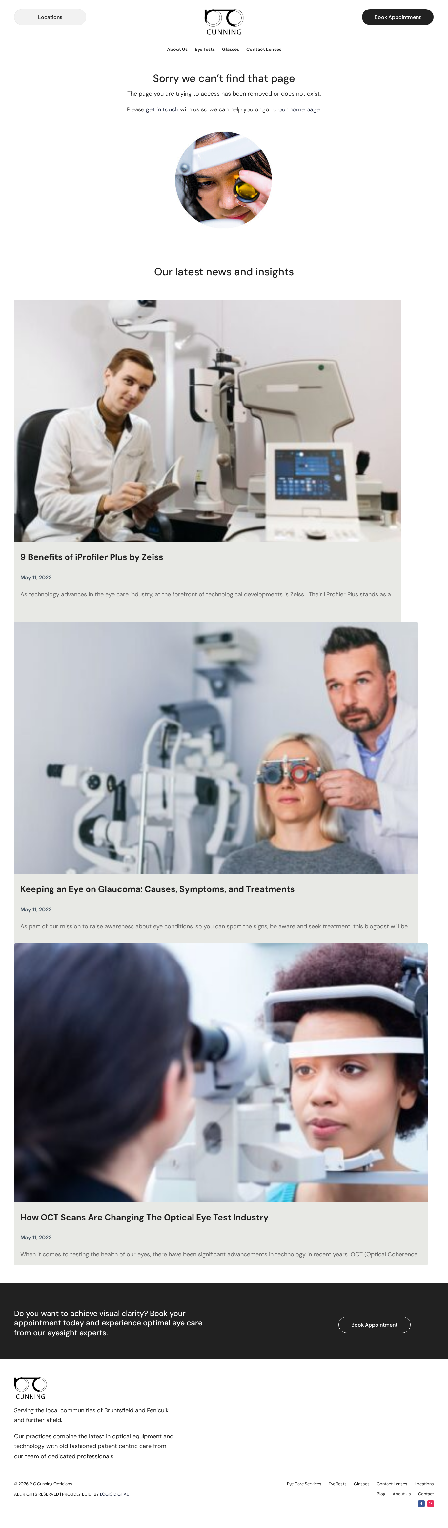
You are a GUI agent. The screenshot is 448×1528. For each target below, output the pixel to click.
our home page (299, 109)
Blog (381, 1494)
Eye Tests (205, 49)
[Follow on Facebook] (421, 1503)
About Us (177, 49)
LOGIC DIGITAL (114, 1494)
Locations (50, 17)
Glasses (230, 49)
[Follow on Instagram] (430, 1503)
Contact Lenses (263, 49)
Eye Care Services (304, 1484)
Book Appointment (398, 17)
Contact (426, 1494)
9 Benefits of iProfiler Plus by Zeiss (91, 557)
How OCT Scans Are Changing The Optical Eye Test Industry (145, 1217)
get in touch (162, 109)
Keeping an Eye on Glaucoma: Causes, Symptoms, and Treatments (157, 889)
